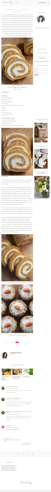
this (15, 87)
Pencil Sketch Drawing (13, 398)
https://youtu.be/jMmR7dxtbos (12, 429)
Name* (36, 68)
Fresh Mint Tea (26, 376)
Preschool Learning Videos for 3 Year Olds (18, 412)
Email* (35, 71)
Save (18, 342)
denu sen (9, 425)
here (31, 282)
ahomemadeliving (16, 352)
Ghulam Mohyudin (12, 386)
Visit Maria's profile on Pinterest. (41, 61)
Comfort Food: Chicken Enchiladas (5, 378)
